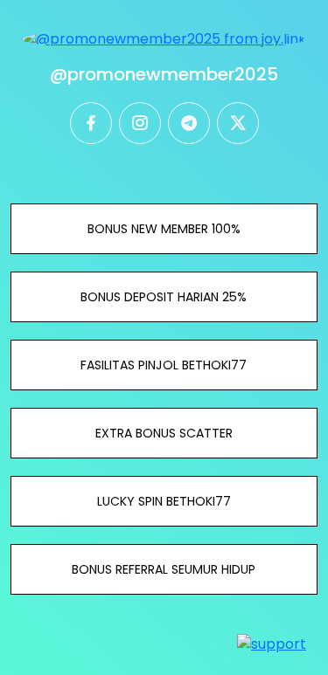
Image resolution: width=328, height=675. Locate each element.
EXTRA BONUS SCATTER (164, 433)
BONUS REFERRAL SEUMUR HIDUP (163, 569)
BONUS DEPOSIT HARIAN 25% (163, 297)
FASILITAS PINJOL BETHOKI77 (163, 365)
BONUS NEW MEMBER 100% (164, 229)
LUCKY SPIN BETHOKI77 (164, 501)
